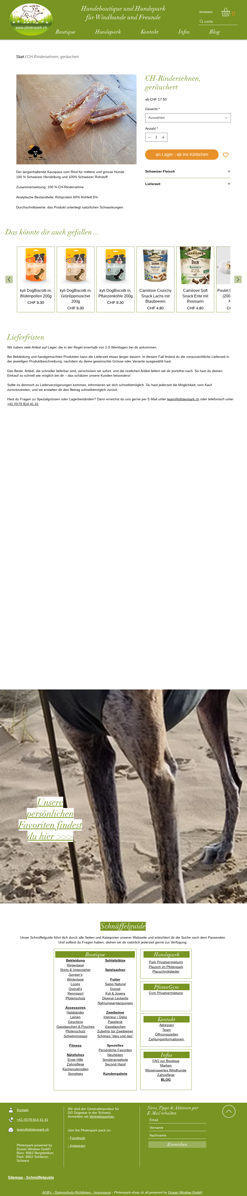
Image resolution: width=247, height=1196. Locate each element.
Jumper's (75, 974)
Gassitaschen (115, 1027)
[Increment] (164, 137)
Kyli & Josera (115, 993)
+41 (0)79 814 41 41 (23, 404)
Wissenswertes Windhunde (165, 1070)
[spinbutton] (156, 137)
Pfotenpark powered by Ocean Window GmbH (34, 1147)
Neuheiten (115, 1055)
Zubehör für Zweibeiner (115, 1031)
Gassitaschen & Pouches (75, 1027)
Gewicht (152, 109)
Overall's (75, 989)
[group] (123, 279)
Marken (166, 1065)
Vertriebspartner (102, 1116)
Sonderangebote (115, 1060)
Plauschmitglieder (165, 971)
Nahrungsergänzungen (115, 1003)
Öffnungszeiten (166, 1034)
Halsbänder (75, 1012)
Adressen (166, 1025)
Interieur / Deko (115, 1017)
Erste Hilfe (75, 1060)
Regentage (75, 965)
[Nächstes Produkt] (238, 279)
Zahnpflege (75, 1064)
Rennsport (75, 993)
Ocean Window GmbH (185, 1192)
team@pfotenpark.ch (183, 399)
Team (166, 1030)
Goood (115, 989)
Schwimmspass (75, 1036)
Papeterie (115, 1022)
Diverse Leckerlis (115, 998)
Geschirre (75, 1022)
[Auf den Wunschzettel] (225, 154)
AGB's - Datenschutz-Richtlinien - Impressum (76, 1192)
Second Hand (115, 1064)
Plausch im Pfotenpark (166, 967)
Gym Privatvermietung (166, 993)
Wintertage (75, 979)
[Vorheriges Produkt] (9, 279)
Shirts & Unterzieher (75, 970)
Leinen (75, 1017)
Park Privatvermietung (166, 962)
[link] (230, 12)
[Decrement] (149, 137)
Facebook (77, 1138)
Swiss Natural (115, 984)
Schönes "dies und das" (115, 1036)
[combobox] (188, 117)
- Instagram (76, 1146)
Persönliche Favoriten (115, 1050)
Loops (75, 984)
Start (20, 57)
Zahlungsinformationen (167, 1039)
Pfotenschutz (75, 998)
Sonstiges (75, 1074)
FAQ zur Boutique (165, 1061)
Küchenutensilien (75, 1069)
